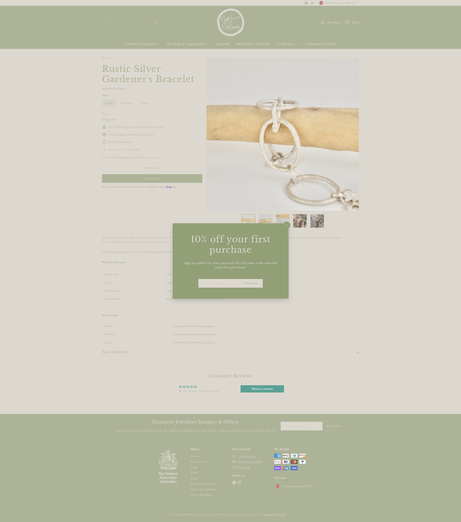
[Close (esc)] (286, 225)
